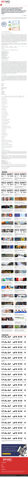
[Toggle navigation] (1, 4)
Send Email (4, 161)
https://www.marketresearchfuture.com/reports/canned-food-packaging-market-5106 (15, 164)
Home (2, 464)
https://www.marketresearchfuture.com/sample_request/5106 (9, 47)
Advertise (2, 466)
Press (2, 465)
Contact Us (3, 467)
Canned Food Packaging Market (8, 61)
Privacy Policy (25, 475)
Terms (22, 475)
